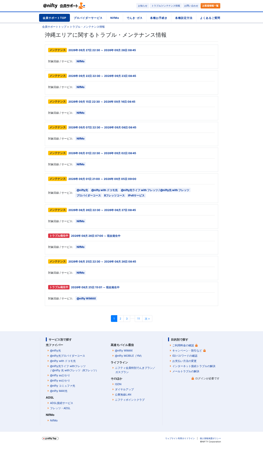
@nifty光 (82, 190)
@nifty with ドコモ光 (104, 190)
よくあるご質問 (210, 17)
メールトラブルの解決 (185, 371)
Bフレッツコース (114, 195)
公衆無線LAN (123, 394)
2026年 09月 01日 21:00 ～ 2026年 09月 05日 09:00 (102, 178)
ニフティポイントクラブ (130, 399)
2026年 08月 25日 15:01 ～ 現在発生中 (95, 287)
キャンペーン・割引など (187, 350)
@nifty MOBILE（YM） (129, 355)
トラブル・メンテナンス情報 (87, 26)
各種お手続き (159, 17)
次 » (147, 318)
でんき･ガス (135, 17)
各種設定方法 (184, 17)
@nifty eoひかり (60, 380)
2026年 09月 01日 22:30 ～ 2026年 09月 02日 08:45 (102, 153)
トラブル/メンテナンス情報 (166, 5)
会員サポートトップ (54, 26)
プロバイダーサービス (88, 17)
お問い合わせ (191, 5)
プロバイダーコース (89, 195)
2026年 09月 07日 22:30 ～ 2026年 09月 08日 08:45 (102, 127)
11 (138, 318)
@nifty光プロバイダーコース (67, 355)
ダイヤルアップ (124, 389)
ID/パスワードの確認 (184, 355)
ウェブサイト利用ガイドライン (180, 438)
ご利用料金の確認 (183, 345)
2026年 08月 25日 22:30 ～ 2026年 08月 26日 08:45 (102, 261)
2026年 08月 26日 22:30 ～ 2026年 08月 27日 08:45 (102, 210)
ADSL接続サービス (61, 403)
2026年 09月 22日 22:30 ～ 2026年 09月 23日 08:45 (102, 75)
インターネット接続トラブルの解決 (193, 366)
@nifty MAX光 (58, 390)
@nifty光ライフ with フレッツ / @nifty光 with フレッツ (155, 190)
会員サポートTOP (54, 17)
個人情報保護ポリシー (210, 438)
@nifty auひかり (60, 375)
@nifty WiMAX (86, 298)
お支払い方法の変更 (184, 360)
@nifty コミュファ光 (62, 385)
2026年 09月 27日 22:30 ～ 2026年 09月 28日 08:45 (102, 50)
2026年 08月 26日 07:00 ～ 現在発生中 (96, 235)
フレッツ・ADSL (60, 408)
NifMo (114, 17)
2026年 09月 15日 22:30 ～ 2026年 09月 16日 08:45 (101, 101)
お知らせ (142, 5)
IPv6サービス (136, 195)
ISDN (118, 384)
